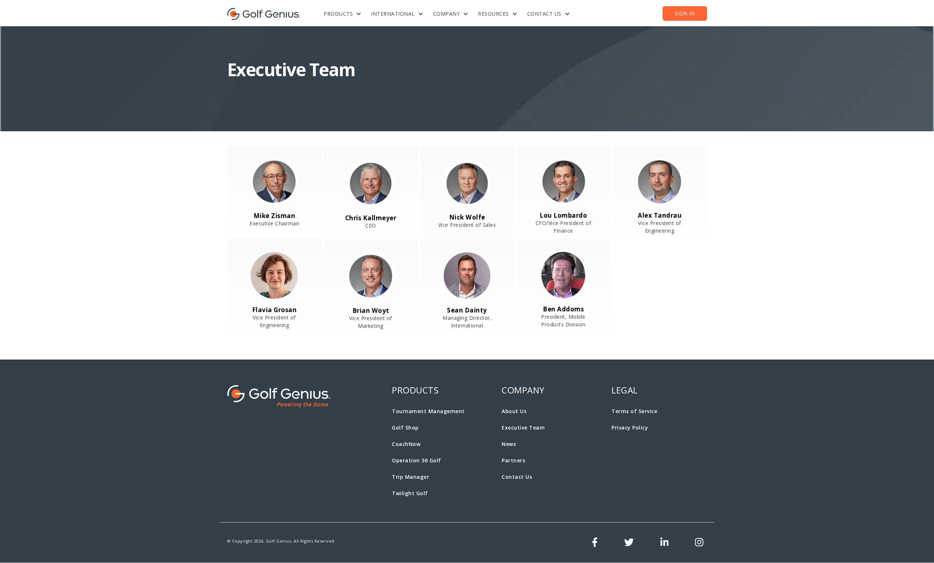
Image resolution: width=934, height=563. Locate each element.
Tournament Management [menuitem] (428, 411)
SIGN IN (685, 13)
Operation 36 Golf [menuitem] (416, 460)
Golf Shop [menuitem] (405, 427)
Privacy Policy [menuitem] (629, 427)
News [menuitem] (509, 443)
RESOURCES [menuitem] (493, 13)
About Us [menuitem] (514, 411)
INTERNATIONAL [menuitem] (393, 13)
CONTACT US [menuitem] (544, 13)
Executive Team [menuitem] (523, 427)
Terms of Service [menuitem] (634, 411)
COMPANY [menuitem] (446, 13)
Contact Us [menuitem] (517, 476)
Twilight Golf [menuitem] (410, 493)
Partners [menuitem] (513, 460)
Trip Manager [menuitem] (410, 476)
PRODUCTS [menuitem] (338, 13)
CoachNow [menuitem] (406, 443)
